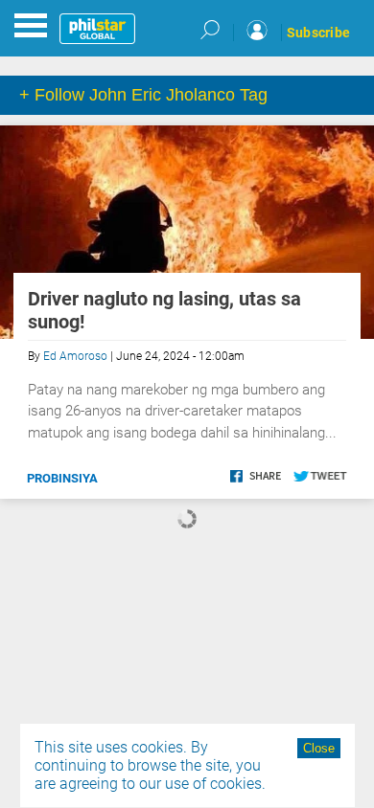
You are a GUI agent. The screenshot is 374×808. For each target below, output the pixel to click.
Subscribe (318, 32)
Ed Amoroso (75, 356)
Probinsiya (62, 478)
